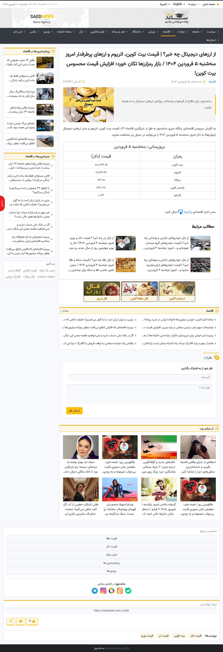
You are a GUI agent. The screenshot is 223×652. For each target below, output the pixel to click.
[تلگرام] (95, 591)
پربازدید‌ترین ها (111, 563)
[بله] (128, 591)
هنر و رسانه (118, 31)
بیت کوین (179, 635)
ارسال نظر (74, 410)
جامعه (196, 31)
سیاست (211, 31)
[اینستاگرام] (103, 591)
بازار (81, 31)
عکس (33, 31)
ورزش (152, 31)
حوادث (181, 31)
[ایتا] (120, 591)
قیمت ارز (164, 635)
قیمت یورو (147, 635)
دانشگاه (137, 31)
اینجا (186, 212)
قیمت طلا (111, 538)
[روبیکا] (111, 591)
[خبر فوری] (2, 203)
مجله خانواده (64, 31)
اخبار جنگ (111, 555)
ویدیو (47, 31)
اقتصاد (167, 31)
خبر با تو (18, 31)
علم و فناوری (98, 31)
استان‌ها (211, 40)
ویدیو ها (111, 571)
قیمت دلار (111, 546)
